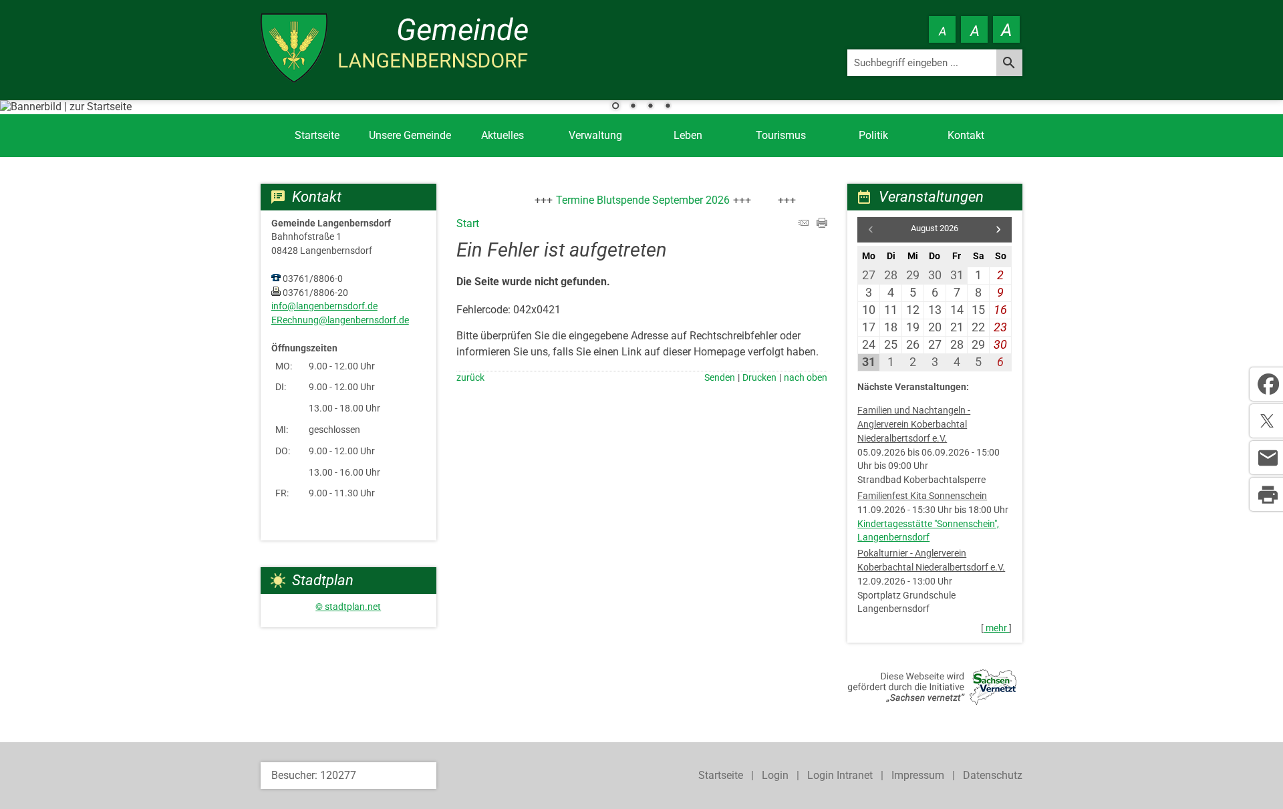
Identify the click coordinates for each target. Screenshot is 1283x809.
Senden (719, 377)
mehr (996, 628)
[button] (998, 229)
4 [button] (667, 107)
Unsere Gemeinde (410, 135)
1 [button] (615, 107)
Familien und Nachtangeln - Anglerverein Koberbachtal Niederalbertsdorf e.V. (913, 424)
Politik (873, 135)
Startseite (317, 135)
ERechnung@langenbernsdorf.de (340, 320)
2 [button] (632, 107)
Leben (688, 135)
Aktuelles (502, 135)
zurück (470, 377)
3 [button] (650, 107)
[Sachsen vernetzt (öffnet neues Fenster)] (931, 701)
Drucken (759, 377)
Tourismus (781, 135)
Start (467, 223)
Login (775, 775)
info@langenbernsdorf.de (324, 306)
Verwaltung (595, 135)
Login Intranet (840, 775)
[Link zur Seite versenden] (803, 224)
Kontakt (966, 135)
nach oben (805, 377)
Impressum (917, 775)
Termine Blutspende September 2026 (633, 200)
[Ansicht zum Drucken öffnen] (822, 224)
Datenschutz (992, 775)
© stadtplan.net (348, 607)
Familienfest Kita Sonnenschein (922, 496)
